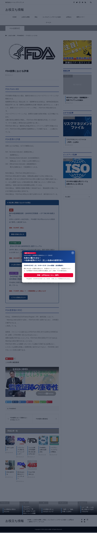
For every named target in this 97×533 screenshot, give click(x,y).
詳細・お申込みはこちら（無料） (48, 275)
